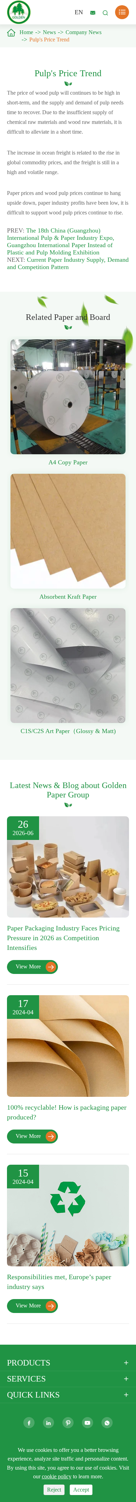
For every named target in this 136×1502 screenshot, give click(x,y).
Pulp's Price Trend (49, 39)
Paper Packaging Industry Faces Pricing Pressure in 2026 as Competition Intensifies (63, 937)
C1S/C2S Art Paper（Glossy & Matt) (68, 731)
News (49, 32)
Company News (83, 32)
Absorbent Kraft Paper (68, 596)
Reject (54, 1490)
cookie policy (56, 1476)
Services (26, 1378)
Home (26, 32)
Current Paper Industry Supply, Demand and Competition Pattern (68, 263)
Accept (81, 1490)
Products (28, 1362)
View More (35, 967)
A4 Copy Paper (68, 462)
